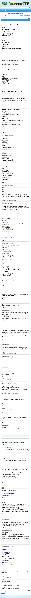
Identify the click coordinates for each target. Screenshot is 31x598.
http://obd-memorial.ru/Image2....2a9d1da (7, 149)
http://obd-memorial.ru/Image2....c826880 (7, 276)
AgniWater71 (3, 17)
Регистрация (18, 13)
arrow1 (2, 309)
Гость (2, 424)
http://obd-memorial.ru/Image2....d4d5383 (7, 50)
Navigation (3, 10)
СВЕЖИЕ (13, 13)
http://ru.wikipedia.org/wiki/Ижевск (6, 552)
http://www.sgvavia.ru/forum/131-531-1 (7, 495)
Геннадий (6, 17)
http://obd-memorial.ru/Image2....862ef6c (7, 122)
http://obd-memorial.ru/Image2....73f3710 (7, 237)
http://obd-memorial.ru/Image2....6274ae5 (7, 562)
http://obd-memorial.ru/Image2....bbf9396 (7, 163)
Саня (2, 21)
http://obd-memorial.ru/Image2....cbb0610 (7, 564)
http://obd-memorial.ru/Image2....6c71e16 (7, 259)
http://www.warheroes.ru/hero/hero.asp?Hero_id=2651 (9, 477)
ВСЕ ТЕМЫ (10, 13)
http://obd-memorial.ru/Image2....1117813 (7, 177)
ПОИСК (15, 13)
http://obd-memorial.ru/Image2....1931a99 (7, 176)
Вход (21, 13)
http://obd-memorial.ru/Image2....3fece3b (7, 231)
